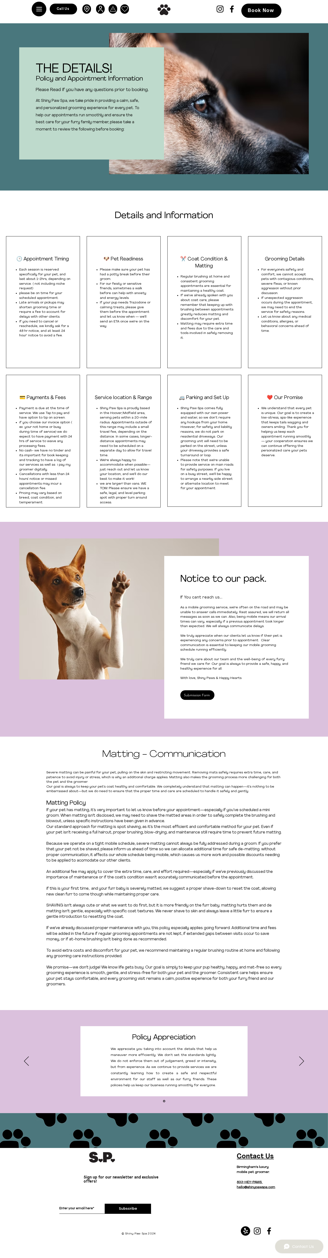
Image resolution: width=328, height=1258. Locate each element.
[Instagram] (220, 9)
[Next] (301, 1061)
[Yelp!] (245, 1231)
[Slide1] (164, 1101)
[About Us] (100, 9)
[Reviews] (124, 9)
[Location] (86, 9)
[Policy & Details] (113, 9)
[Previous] (26, 1061)
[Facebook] (232, 9)
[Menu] (39, 9)
